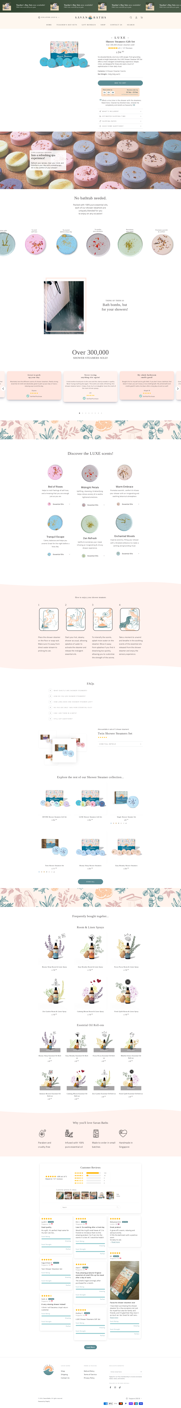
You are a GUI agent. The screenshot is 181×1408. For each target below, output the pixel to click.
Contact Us (65, 1378)
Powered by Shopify (44, 1401)
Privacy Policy (89, 1378)
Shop (63, 1371)
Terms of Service (90, 1374)
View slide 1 (79, 413)
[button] (131, 17)
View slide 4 (88, 413)
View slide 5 (92, 413)
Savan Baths (47, 1398)
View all (90, 882)
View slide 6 (95, 413)
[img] (46, 1218)
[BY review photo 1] (124, 1280)
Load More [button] (90, 1347)
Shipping (64, 1374)
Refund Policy (89, 1371)
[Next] (177, 388)
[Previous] (3, 388)
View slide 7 (98, 413)
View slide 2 (82, 413)
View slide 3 (85, 413)
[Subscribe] (141, 1371)
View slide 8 (101, 413)
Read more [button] (116, 1242)
